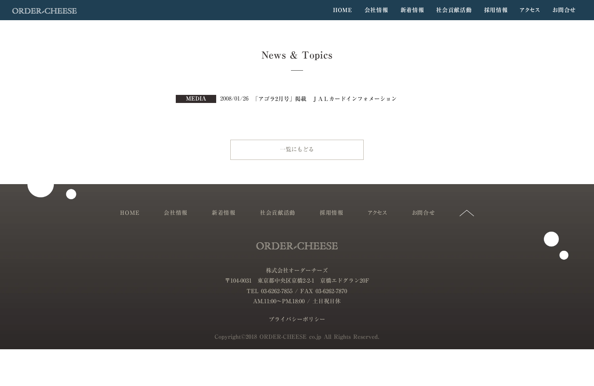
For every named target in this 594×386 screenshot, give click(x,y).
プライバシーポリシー (297, 320)
